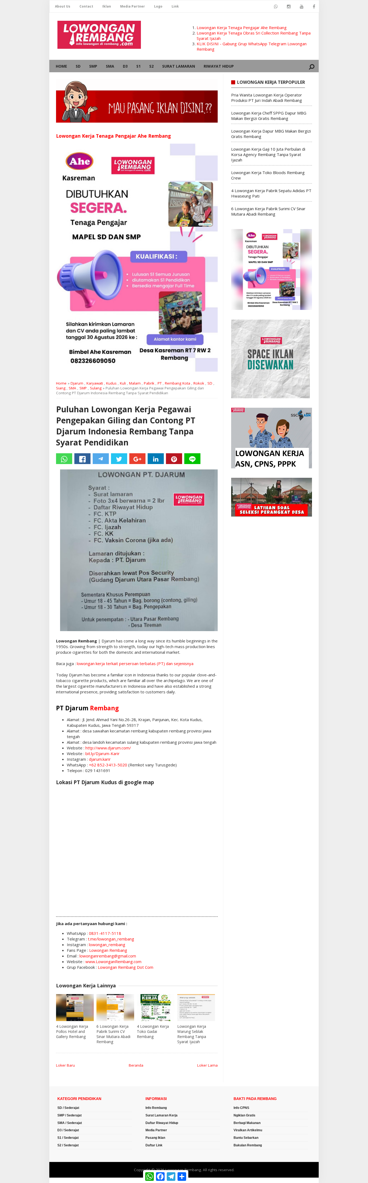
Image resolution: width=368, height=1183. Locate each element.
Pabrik (149, 383)
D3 (125, 66)
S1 (138, 66)
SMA (110, 66)
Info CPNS (241, 1108)
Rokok (198, 383)
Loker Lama (207, 1065)
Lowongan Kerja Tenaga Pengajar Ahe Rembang (242, 27)
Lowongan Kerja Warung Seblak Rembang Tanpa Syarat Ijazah (191, 1034)
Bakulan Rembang (248, 1145)
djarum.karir (100, 759)
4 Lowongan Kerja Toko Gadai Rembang (153, 1031)
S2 (151, 66)
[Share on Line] (192, 458)
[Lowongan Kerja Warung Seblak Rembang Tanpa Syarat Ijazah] (196, 1007)
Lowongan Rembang (108, 950)
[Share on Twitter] (119, 458)
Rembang (104, 708)
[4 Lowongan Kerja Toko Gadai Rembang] (156, 1007)
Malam (135, 383)
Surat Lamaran (178, 66)
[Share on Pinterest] (174, 458)
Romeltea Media (64, 1180)
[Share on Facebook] (82, 458)
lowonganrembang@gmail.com (107, 956)
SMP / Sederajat (69, 1115)
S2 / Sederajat (68, 1145)
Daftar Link (153, 1145)
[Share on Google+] (137, 458)
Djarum (77, 383)
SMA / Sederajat (69, 1123)
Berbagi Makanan (247, 1123)
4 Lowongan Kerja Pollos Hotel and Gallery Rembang (72, 1031)
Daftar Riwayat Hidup (161, 1123)
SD (78, 66)
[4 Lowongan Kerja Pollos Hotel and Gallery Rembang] (75, 1007)
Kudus (111, 383)
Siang (60, 388)
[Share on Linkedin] (156, 458)
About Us (62, 6)
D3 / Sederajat (68, 1130)
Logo (158, 6)
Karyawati (94, 383)
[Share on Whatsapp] (64, 458)
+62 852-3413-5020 (108, 764)
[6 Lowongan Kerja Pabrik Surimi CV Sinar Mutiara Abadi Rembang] (115, 1007)
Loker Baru (65, 1065)
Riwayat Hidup (219, 66)
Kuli (123, 383)
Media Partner (132, 6)
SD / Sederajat (68, 1108)
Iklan (106, 6)
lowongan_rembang (107, 944)
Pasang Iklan (155, 1138)
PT (160, 383)
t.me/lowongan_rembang (111, 939)
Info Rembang (156, 1108)
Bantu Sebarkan (246, 1138)
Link (175, 6)
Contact (86, 6)
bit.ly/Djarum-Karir (102, 753)
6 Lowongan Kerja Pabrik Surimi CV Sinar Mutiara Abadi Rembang (113, 1034)
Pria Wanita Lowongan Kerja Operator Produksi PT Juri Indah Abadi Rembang (266, 97)
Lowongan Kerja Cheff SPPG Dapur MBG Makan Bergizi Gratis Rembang (268, 115)
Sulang (96, 388)
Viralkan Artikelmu (248, 1130)
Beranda (136, 1065)
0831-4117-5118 (105, 933)
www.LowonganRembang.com (113, 961)
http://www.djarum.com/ (108, 747)
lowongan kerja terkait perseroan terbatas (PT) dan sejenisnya (135, 663)
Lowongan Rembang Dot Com (125, 967)
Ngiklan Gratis (244, 1115)
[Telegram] (101, 458)
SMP (93, 66)
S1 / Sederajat (68, 1138)
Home (61, 66)
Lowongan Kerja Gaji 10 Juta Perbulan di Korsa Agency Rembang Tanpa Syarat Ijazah (268, 154)
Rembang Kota (177, 383)
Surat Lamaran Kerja (161, 1115)
